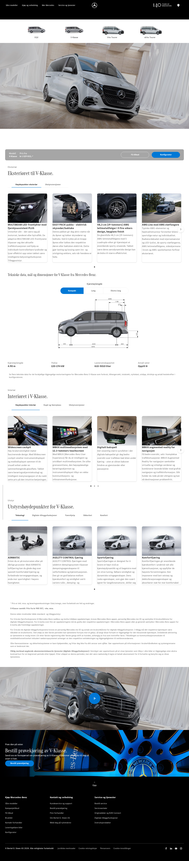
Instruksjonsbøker (102, 822)
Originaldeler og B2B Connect (107, 813)
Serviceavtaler (100, 808)
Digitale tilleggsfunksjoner (106, 818)
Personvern (105, 848)
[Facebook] (166, 848)
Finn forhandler (57, 813)
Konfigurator (10, 832)
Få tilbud (9, 813)
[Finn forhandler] (178, 5)
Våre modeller (11, 803)
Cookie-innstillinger (122, 848)
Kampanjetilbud (12, 808)
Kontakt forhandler (13, 822)
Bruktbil (8, 818)
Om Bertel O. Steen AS (60, 818)
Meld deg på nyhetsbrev (60, 822)
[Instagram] (181, 848)
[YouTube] (176, 848)
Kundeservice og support (61, 803)
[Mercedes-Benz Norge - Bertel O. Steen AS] (94, 5)
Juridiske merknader (66, 848)
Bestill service (100, 803)
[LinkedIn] (171, 848)
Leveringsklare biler (13, 827)
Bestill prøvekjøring (58, 808)
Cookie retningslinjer (88, 848)
